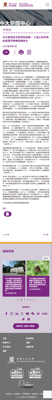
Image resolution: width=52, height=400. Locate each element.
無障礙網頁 (26, 394)
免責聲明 (17, 394)
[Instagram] (11, 313)
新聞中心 (6, 343)
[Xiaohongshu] (44, 313)
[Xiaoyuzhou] (23, 319)
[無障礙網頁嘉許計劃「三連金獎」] (17, 373)
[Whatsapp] (29, 55)
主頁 (4, 338)
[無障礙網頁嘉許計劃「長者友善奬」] (35, 373)
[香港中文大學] (10, 5)
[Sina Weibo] (23, 55)
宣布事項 (30, 338)
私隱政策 (9, 394)
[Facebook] (6, 313)
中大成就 (6, 347)
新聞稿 (7, 30)
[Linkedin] (6, 55)
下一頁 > (46, 235)
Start (45, 258)
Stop (47, 258)
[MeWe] (35, 55)
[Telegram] (17, 55)
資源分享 (30, 347)
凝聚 (4, 351)
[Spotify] (28, 319)
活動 (28, 343)
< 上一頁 (6, 235)
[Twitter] (11, 55)
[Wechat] (32, 313)
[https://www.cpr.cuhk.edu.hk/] (26, 5)
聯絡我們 (35, 394)
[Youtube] (27, 313)
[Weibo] (38, 313)
